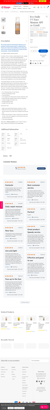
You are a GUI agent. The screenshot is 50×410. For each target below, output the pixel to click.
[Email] (33, 63)
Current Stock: (34, 47)
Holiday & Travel (4, 369)
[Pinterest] (41, 63)
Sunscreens (3, 372)
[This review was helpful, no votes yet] (18, 196)
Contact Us (14, 369)
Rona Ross (24, 372)
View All (24, 396)
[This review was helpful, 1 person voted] (18, 241)
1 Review (45, 330)
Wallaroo (24, 369)
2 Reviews (20, 327)
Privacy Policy (31, 405)
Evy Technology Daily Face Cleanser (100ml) (41, 325)
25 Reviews (8, 328)
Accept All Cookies (19, 408)
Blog (12, 372)
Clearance (3, 376)
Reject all (11, 408)
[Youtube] (42, 381)
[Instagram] (41, 383)
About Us (14, 376)
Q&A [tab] (10, 156)
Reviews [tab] (5, 156)
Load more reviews (25, 302)
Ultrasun (24, 374)
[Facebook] (31, 63)
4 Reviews (33, 331)
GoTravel (24, 393)
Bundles (2, 374)
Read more (8, 264)
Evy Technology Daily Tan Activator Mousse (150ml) (29, 326)
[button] (1, 205)
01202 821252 (39, 375)
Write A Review (41, 168)
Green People (25, 385)
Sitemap (13, 374)
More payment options (43, 55)
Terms (13, 379)
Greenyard (24, 391)
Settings (4, 408)
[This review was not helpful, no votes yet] (21, 196)
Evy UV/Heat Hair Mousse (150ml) (16, 324)
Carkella (24, 380)
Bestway (24, 382)
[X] (38, 63)
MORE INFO (42, 1)
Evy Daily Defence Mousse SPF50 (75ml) (4, 324)
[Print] (36, 63)
